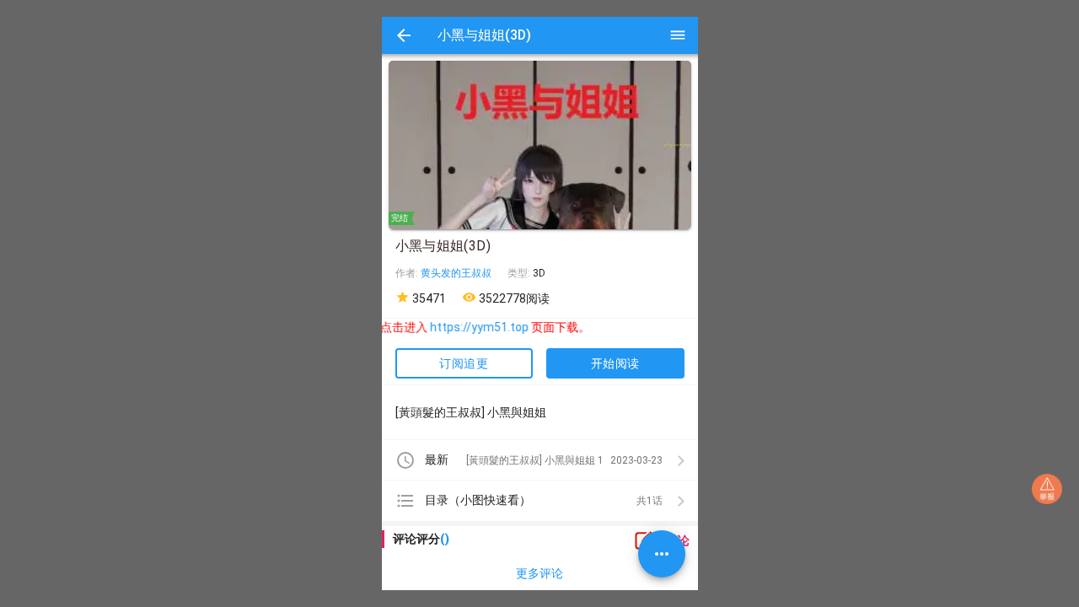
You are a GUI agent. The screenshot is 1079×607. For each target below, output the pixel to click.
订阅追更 (463, 363)
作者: (408, 273)
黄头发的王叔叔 (456, 273)
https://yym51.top (470, 327)
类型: (520, 273)
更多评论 (539, 573)
